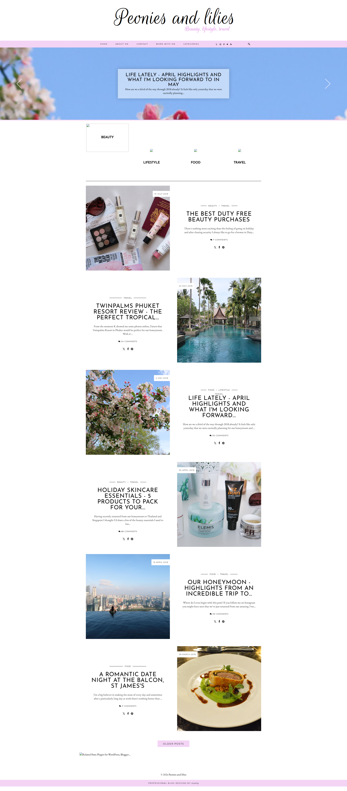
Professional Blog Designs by (173, 783)
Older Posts (173, 743)
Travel (225, 206)
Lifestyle (224, 390)
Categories (191, 44)
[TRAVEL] (240, 151)
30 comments (220, 435)
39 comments (220, 614)
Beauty (212, 206)
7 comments (220, 240)
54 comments (129, 341)
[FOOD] (195, 151)
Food (211, 390)
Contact (142, 44)
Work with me (165, 44)
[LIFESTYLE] (151, 151)
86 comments (129, 531)
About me (122, 44)
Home (104, 44)
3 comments (129, 706)
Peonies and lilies (177, 774)
